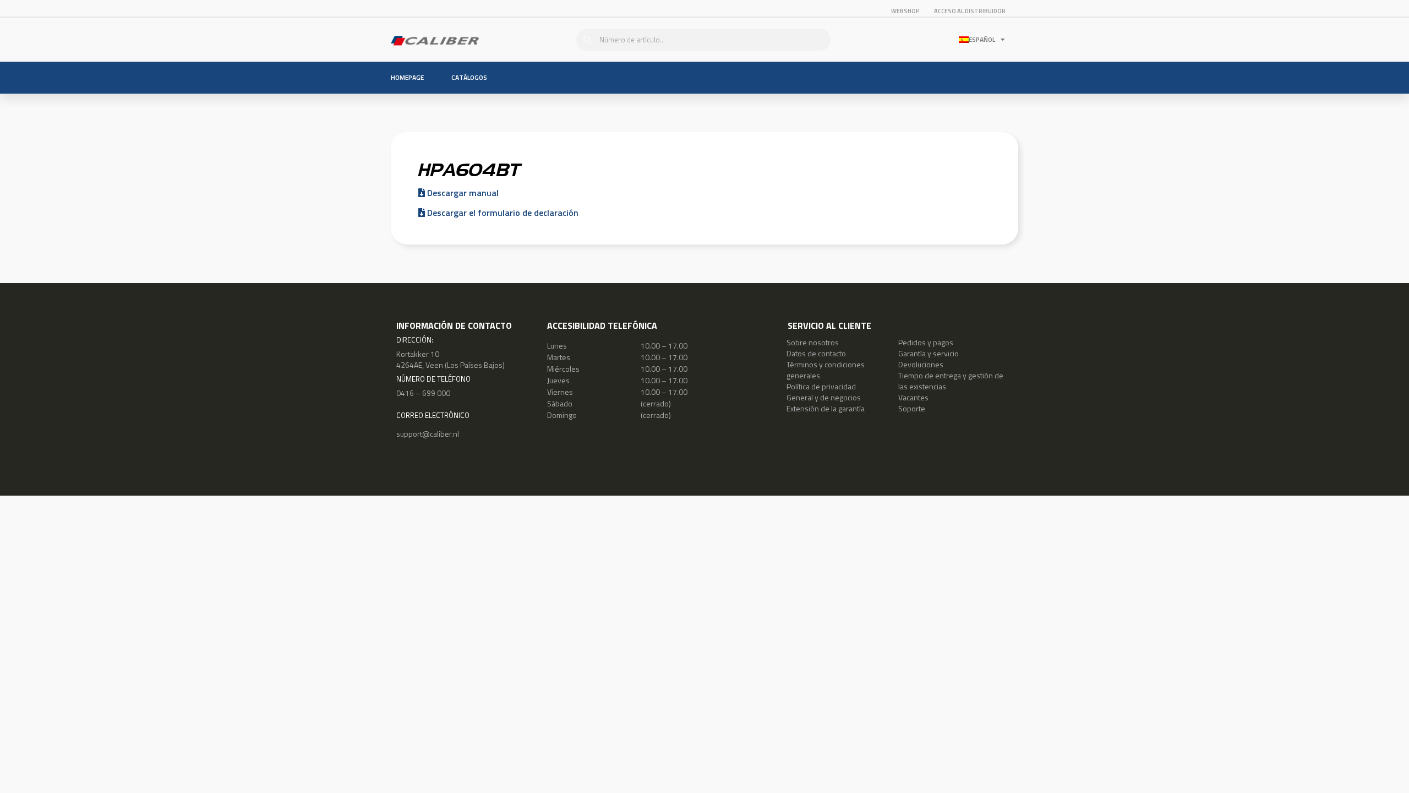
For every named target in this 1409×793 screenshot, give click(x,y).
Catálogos (469, 77)
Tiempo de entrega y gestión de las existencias (950, 381)
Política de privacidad (821, 386)
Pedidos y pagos (925, 342)
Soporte (911, 408)
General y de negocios (824, 397)
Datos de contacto (816, 353)
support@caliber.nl (427, 433)
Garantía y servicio (928, 353)
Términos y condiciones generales (826, 370)
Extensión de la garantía (826, 408)
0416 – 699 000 (423, 393)
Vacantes (913, 397)
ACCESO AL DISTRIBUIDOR (970, 11)
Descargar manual (462, 192)
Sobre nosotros (813, 342)
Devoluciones (920, 364)
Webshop (905, 11)
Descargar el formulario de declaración (501, 212)
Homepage (407, 77)
